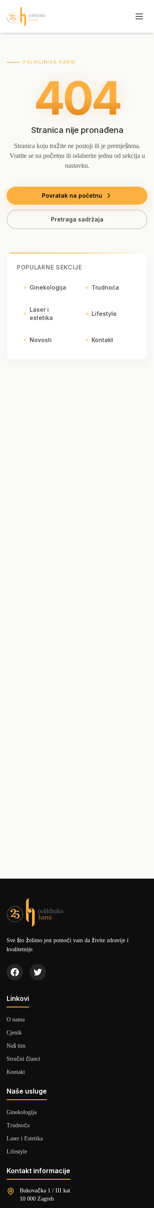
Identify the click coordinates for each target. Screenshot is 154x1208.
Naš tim (16, 1045)
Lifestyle (104, 313)
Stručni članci (23, 1058)
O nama (16, 1019)
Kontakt (102, 339)
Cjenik (14, 1032)
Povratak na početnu (72, 195)
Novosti (41, 339)
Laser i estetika (41, 313)
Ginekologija (48, 287)
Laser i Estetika (25, 1138)
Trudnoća (105, 287)
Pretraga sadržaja (77, 219)
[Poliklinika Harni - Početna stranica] (26, 16)
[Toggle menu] (139, 16)
